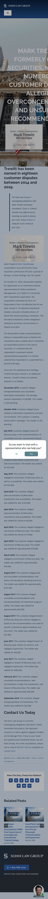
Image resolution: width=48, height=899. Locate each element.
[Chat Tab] (24, 449)
